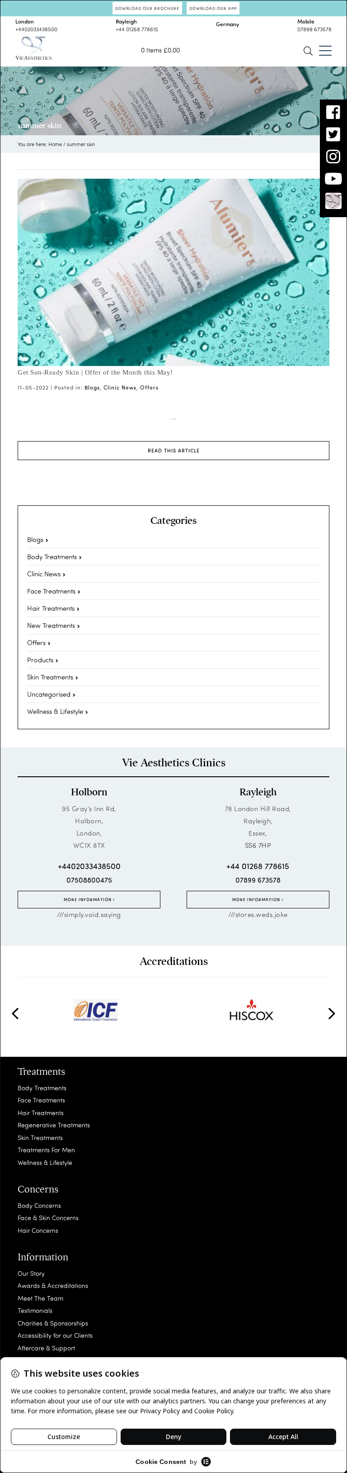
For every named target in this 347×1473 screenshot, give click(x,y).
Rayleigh (258, 792)
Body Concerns (39, 1205)
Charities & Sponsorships (53, 1323)
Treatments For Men (46, 1149)
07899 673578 (314, 29)
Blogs (92, 387)
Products (40, 659)
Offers (149, 387)
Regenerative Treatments (54, 1125)
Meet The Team (40, 1298)
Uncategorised (48, 693)
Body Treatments (52, 556)
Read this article (174, 450)
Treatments (41, 1072)
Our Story (31, 1273)
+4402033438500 (36, 29)
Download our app (213, 8)
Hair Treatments (51, 608)
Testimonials (35, 1310)
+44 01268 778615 (137, 29)
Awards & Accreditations (53, 1285)
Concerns (38, 1189)
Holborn (89, 792)
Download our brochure (147, 8)
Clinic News (119, 387)
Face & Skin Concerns (48, 1217)
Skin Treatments (50, 676)
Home (55, 144)
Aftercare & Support (46, 1348)
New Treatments (51, 625)
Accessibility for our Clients (55, 1335)
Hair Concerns (38, 1230)
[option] (96, 1010)
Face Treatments (51, 590)
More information (88, 899)
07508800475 (89, 879)
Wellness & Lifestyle (55, 711)
